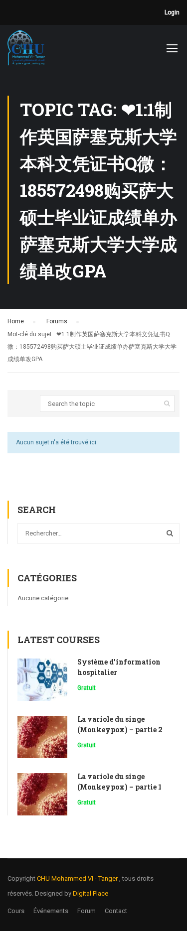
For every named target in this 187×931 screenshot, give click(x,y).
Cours (15, 911)
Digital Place (90, 893)
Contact (116, 911)
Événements (50, 911)
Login (172, 12)
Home (15, 321)
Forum (86, 911)
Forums (56, 321)
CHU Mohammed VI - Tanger (78, 878)
